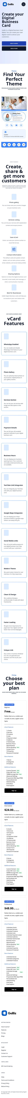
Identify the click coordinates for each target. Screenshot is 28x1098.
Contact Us (4, 1053)
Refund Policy (5, 1086)
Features (3, 1030)
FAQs (2, 1077)
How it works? (5, 1027)
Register (3, 1050)
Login (3, 1047)
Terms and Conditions (7, 1080)
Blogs (3, 1036)
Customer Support (6, 1056)
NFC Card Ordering (6, 1066)
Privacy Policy (5, 1083)
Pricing (3, 1033)
